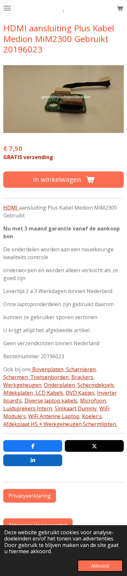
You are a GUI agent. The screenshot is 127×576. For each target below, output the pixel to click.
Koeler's (92, 416)
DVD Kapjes (80, 392)
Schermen (15, 377)
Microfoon (93, 400)
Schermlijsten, (100, 424)
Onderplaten (59, 385)
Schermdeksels (95, 385)
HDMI (11, 207)
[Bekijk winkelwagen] (120, 8)
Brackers (82, 377)
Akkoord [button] (100, 566)
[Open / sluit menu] (7, 8)
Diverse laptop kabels (51, 400)
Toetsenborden (49, 377)
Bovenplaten (47, 369)
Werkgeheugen (22, 385)
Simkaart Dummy (76, 408)
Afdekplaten (18, 392)
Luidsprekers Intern (27, 408)
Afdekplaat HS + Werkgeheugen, (43, 424)
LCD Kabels (48, 392)
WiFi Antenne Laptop (53, 416)
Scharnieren (80, 369)
